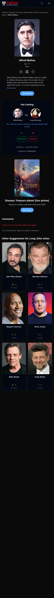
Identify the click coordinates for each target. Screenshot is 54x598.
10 (33, 133)
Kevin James (40, 327)
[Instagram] (20, 71)
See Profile (27, 93)
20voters (14, 388)
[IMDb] (27, 71)
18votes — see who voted (27, 147)
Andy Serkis (40, 377)
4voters (40, 338)
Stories (5, 12)
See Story (27, 210)
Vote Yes (21, 139)
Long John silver (15, 124)
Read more (11, 88)
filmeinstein (32, 151)
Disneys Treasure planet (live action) (24, 12)
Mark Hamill (14, 377)
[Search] (42, 3)
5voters (14, 338)
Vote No (33, 139)
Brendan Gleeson (40, 277)
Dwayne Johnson (14, 327)
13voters (40, 388)
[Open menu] (49, 3)
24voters (14, 288)
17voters (40, 288)
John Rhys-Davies (14, 277)
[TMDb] (33, 71)
